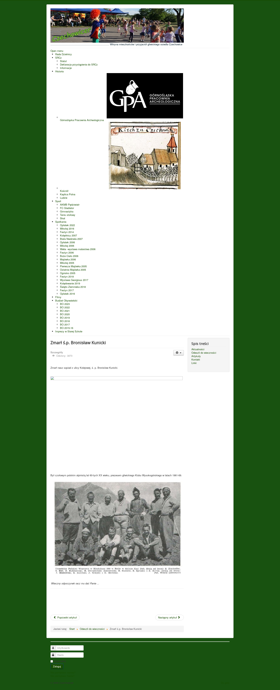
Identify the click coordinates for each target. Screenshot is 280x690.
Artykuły (196, 356)
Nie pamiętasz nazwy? (62, 672)
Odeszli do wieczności (203, 352)
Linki (194, 363)
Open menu (56, 51)
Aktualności (197, 349)
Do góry (225, 682)
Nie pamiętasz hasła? (62, 676)
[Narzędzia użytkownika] (178, 353)
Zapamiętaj (60, 661)
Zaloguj (57, 666)
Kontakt (195, 359)
